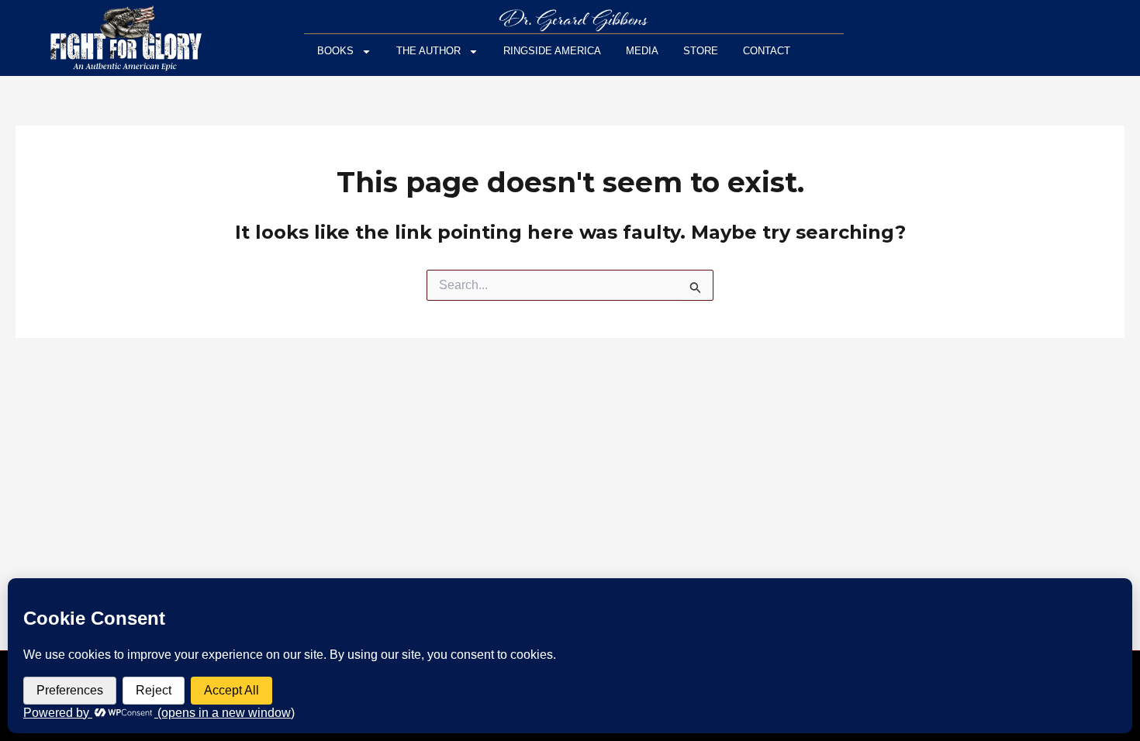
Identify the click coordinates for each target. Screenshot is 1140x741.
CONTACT (766, 51)
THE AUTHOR (428, 51)
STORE (700, 51)
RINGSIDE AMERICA (552, 51)
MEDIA (642, 51)
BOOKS (335, 51)
